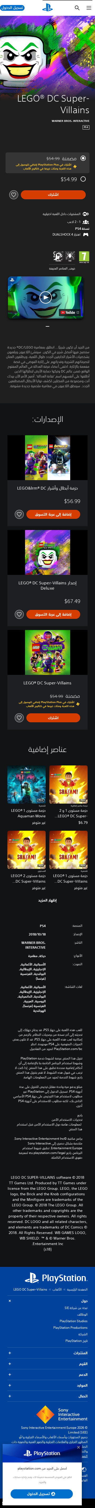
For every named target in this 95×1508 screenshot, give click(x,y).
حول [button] (84, 1300)
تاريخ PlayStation (76, 1340)
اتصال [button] (83, 1396)
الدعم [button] (83, 1374)
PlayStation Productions (70, 1327)
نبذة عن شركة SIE (76, 1308)
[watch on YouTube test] (70, 312)
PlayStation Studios (74, 1321)
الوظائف (82, 1314)
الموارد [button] (82, 1385)
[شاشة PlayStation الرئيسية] (47, 8)
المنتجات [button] (81, 1353)
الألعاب (57, 1289)
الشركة (83, 1334)
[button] (45, 297)
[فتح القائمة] (89, 8)
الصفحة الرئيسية (77, 1289)
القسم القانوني (82, 1477)
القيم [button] (83, 1363)
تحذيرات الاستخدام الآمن (67, 1120)
